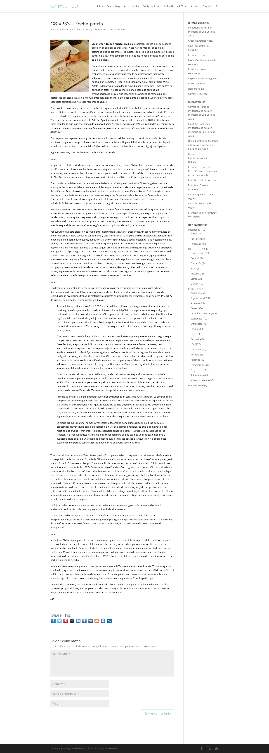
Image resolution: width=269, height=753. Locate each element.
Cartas (96, 29)
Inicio (100, 6)
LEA (192, 344)
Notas (194, 354)
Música (194, 283)
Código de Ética (151, 6)
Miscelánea (194, 229)
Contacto (207, 6)
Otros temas (194, 248)
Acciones (195, 292)
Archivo (194, 6)
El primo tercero (196, 55)
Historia (195, 273)
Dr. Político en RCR (173, 6)
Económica (196, 318)
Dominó (195, 258)
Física (193, 268)
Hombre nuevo (196, 88)
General (195, 339)
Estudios (195, 328)
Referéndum (197, 375)
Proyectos (196, 370)
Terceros (195, 243)
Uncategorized (196, 385)
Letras (194, 278)
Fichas (194, 334)
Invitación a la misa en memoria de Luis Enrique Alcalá (201, 31)
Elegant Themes (75, 748)
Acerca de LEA (131, 6)
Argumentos (197, 298)
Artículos (195, 303)
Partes (194, 233)
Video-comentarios (201, 380)
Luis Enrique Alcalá (65, 29)
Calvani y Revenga (198, 93)
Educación (196, 263)
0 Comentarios (118, 29)
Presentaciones (199, 364)
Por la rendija (198, 238)
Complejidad (197, 253)
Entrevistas (196, 323)
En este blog (113, 6)
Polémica (195, 359)
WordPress (111, 748)
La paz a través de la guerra (202, 78)
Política (104, 29)
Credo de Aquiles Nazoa (201, 40)
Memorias (196, 349)
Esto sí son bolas (197, 83)
